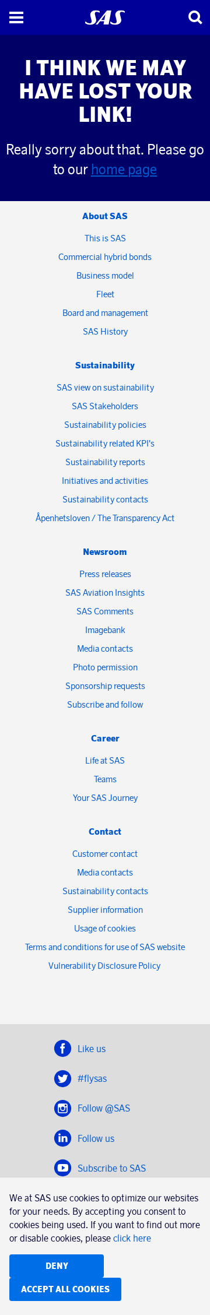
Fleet (105, 294)
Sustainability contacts (105, 499)
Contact (105, 831)
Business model (105, 275)
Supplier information (105, 909)
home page (124, 169)
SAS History (105, 331)
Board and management (105, 312)
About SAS (105, 215)
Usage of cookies (105, 928)
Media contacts (105, 648)
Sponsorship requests (105, 685)
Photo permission (105, 667)
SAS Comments (105, 611)
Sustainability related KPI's (105, 443)
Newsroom (105, 551)
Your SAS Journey (105, 797)
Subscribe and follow (105, 704)
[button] (16, 17)
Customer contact (105, 853)
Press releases (105, 573)
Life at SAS (105, 760)
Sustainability (105, 365)
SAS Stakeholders (105, 406)
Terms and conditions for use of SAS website (105, 946)
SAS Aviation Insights (105, 592)
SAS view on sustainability (105, 387)
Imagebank (105, 629)
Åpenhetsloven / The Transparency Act (105, 517)
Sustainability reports (105, 461)
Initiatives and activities (105, 480)
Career (105, 738)
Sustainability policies (105, 424)
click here (132, 1238)
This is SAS (105, 238)
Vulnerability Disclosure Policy (105, 965)
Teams (105, 779)
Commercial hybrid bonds (105, 256)
